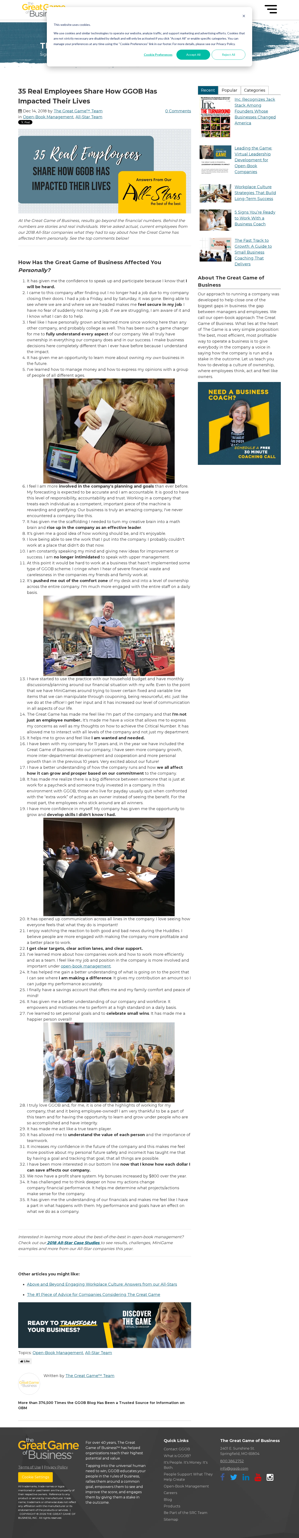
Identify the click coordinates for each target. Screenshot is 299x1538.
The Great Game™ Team (78, 111)
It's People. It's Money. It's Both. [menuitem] (186, 1465)
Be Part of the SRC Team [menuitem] (185, 1513)
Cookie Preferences (158, 54)
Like (26, 1361)
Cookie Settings (35, 1477)
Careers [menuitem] (170, 1493)
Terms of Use (29, 1467)
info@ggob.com (234, 1469)
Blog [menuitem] (168, 1500)
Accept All (193, 54)
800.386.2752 (232, 1461)
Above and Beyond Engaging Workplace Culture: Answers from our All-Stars (102, 1284)
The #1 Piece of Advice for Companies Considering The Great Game (93, 1294)
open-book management (86, 966)
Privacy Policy (56, 1467)
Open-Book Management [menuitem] (186, 1486)
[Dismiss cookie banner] (243, 16)
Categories (254, 90)
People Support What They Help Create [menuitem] (188, 1477)
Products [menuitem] (172, 1506)
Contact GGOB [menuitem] (177, 1449)
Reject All (228, 54)
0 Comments (178, 111)
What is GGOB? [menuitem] (177, 1456)
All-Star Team (89, 117)
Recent (208, 90)
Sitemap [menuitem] (171, 1519)
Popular (229, 90)
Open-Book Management (48, 117)
